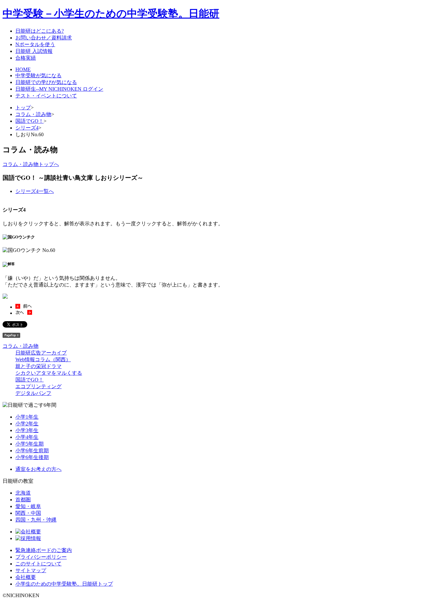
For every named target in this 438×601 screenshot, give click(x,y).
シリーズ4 (26, 127)
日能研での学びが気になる (46, 82)
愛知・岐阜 (28, 506)
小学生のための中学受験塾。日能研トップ (64, 584)
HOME (23, 69)
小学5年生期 (29, 444)
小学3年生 (26, 430)
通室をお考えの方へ (38, 469)
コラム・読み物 (33, 114)
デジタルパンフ (33, 393)
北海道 (23, 493)
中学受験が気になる (38, 75)
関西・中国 (28, 513)
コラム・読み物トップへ (31, 164)
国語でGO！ (29, 121)
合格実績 (25, 58)
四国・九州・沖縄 (35, 519)
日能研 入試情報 (34, 51)
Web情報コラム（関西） (43, 359)
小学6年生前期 (32, 450)
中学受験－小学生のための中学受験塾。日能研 (111, 13)
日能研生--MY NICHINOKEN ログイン (59, 89)
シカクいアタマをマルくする (48, 373)
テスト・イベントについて (46, 95)
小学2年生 (26, 423)
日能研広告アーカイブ (41, 352)
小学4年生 (26, 437)
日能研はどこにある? (39, 31)
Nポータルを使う (35, 44)
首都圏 (23, 499)
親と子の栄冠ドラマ (38, 366)
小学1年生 (26, 417)
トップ (23, 107)
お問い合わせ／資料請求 (43, 37)
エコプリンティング (38, 386)
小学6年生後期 (32, 457)
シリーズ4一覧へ (34, 191)
